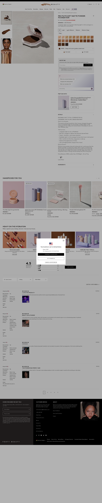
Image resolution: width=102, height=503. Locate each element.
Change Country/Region (51, 262)
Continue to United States (51, 254)
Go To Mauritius (51, 258)
